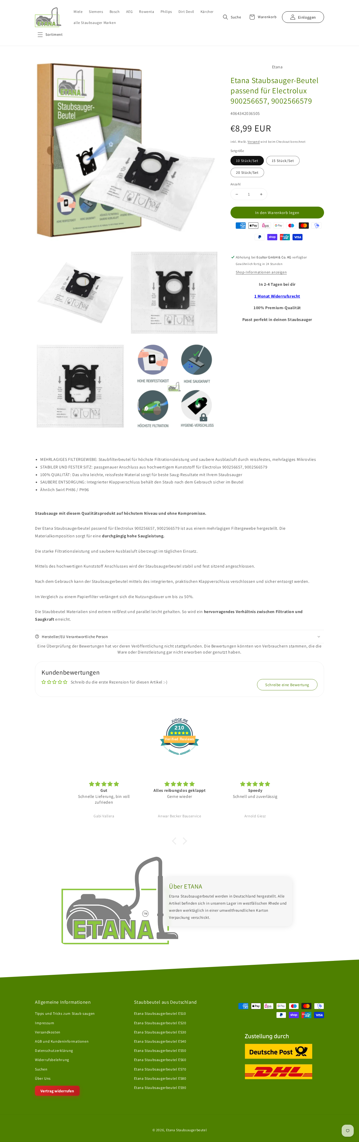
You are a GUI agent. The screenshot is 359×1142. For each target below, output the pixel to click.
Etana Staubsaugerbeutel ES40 (160, 1041)
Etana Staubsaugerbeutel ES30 (160, 1032)
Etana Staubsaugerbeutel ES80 (160, 1078)
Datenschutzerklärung (54, 1050)
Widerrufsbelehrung (52, 1059)
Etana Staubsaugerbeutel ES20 (160, 1023)
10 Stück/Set (247, 160)
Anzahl (235, 184)
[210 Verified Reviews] (179, 757)
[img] (104, 784)
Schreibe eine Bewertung (287, 684)
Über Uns (43, 1078)
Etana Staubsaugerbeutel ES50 (160, 1050)
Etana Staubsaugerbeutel (186, 1130)
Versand (254, 142)
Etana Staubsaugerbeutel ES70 (160, 1069)
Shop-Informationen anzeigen (261, 272)
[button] (50, 34)
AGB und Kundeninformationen (62, 1041)
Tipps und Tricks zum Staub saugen (65, 1013)
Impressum (44, 1023)
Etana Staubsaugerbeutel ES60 (160, 1059)
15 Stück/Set (283, 160)
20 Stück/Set (247, 172)
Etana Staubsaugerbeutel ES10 (160, 1013)
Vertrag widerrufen (57, 1090)
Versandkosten (47, 1032)
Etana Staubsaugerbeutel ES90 (160, 1087)
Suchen (41, 1069)
